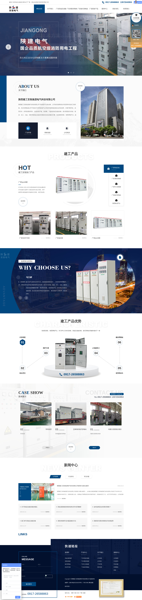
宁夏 (81, 593)
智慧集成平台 (116, 203)
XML (87, 582)
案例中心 (105, 9)
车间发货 (49, 429)
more (80, 87)
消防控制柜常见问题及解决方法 (67, 521)
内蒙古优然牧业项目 (115, 429)
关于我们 (50, 9)
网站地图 (91, 582)
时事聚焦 (116, 567)
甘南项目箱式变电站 (80, 429)
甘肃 (75, 593)
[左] (8, 47)
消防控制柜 (68, 561)
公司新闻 (55, 476)
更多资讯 (115, 9)
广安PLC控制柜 (116, 188)
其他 (115, 570)
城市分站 (67, 593)
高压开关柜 (68, 567)
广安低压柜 (59, 238)
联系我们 (126, 9)
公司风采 (67, 133)
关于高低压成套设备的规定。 (30, 507)
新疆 (84, 593)
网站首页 (39, 9)
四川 (78, 593)
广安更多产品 (93, 9)
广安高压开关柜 (24, 238)
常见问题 (86, 476)
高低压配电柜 (68, 558)
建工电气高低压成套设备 (28, 521)
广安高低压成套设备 (61, 13)
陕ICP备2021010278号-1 (75, 582)
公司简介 (99, 561)
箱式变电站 (68, 564)
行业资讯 (71, 476)
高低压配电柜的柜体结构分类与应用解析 (69, 507)
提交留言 (29, 584)
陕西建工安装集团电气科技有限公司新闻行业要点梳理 (73, 486)
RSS (84, 582)
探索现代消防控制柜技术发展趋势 (103, 521)
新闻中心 (71, 465)
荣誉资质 (47, 133)
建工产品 (71, 154)
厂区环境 (28, 133)
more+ (48, 238)
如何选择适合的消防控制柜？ (102, 507)
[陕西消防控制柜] (71, 44)
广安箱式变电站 (83, 9)
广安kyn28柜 (96, 238)
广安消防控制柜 (72, 9)
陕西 (72, 593)
